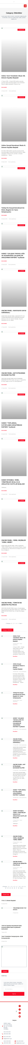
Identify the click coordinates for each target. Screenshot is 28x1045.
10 (22, 886)
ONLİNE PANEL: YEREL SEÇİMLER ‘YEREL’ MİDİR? (18, 838)
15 (12, 888)
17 (16, 888)
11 (24, 886)
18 (18, 888)
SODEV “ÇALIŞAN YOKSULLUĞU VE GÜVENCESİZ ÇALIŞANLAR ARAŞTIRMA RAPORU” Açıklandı (13, 255)
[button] (25, 6)
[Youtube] (20, 1016)
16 (14, 888)
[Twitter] (20, 1013)
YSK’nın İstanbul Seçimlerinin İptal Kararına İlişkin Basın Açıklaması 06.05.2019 (11, 927)
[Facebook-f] (20, 1006)
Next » (20, 623)
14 (10, 888)
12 (5, 888)
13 (7, 888)
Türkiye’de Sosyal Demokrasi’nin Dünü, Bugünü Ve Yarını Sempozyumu (12, 210)
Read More (4, 87)
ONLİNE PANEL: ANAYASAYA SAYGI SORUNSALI (18, 740)
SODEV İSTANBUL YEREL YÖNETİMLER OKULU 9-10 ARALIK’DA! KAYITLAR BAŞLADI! (13, 482)
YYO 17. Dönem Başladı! (8, 900)
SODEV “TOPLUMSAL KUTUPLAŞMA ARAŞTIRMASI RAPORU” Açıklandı (11, 425)
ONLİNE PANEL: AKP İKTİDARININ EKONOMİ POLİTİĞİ (19, 766)
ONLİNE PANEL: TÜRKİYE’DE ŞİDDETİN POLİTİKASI (19, 863)
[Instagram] (20, 1009)
